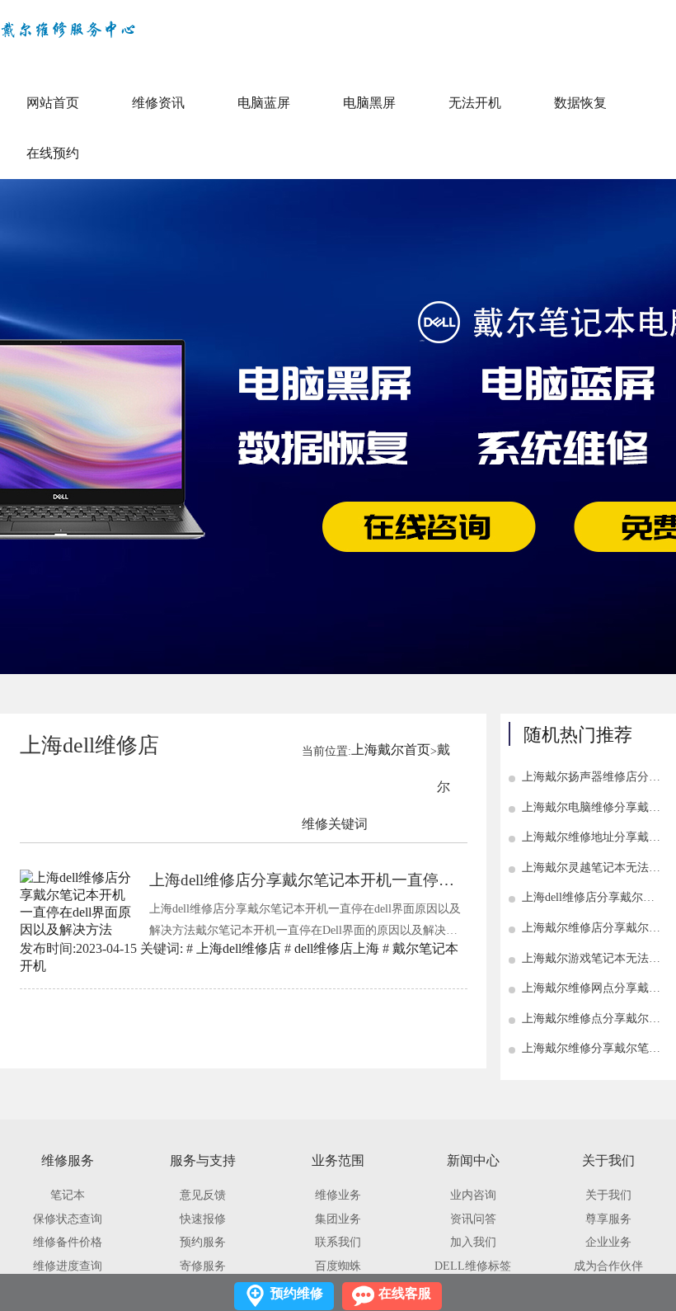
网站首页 (52, 103)
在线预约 (52, 153)
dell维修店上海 (336, 948)
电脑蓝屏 (263, 103)
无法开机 (474, 103)
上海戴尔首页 (390, 750)
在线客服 (404, 1293)
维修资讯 (158, 103)
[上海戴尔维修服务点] (67, 31)
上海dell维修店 (238, 948)
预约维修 (296, 1293)
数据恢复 (580, 103)
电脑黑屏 (369, 103)
